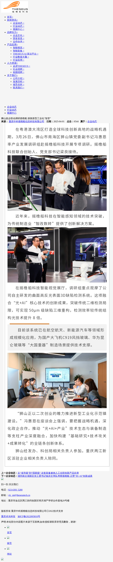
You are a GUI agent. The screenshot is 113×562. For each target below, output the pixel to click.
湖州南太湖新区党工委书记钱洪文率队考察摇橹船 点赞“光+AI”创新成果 (55, 476)
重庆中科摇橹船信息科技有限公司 (26, 121)
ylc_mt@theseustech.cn (19, 495)
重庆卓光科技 (8, 516)
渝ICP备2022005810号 (29, 516)
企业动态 (92, 121)
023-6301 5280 (15, 490)
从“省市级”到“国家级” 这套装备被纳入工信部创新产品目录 (48, 473)
